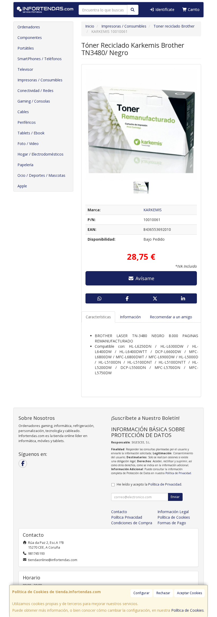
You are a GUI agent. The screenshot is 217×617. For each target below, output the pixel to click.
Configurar (141, 593)
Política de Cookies (187, 610)
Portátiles (25, 48)
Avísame (144, 278)
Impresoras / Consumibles (39, 79)
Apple (22, 185)
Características (98, 316)
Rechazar (163, 593)
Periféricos (26, 122)
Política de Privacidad (178, 473)
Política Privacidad (126, 517)
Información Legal (173, 511)
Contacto (119, 511)
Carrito (193, 9)
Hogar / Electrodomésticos (40, 154)
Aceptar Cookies (189, 593)
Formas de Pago (171, 522)
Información (130, 316)
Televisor (25, 69)
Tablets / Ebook (30, 132)
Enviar (175, 497)
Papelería (25, 164)
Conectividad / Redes (35, 90)
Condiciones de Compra (131, 522)
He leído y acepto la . (149, 484)
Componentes (29, 37)
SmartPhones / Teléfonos (39, 58)
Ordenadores (28, 26)
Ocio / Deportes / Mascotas (41, 175)
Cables (23, 111)
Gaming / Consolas (33, 101)
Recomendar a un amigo (171, 316)
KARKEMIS (152, 209)
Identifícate (164, 9)
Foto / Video (28, 143)
